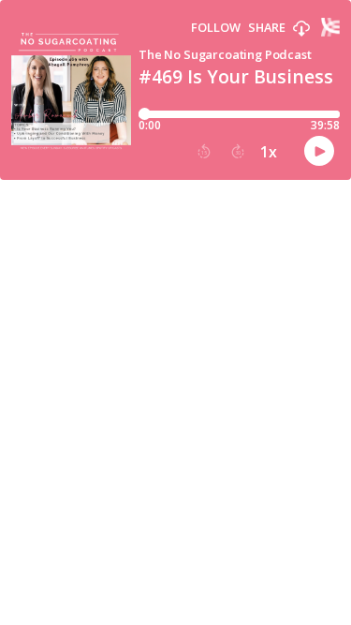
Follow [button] (216, 28)
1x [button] (268, 151)
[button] (301, 29)
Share (266, 28)
